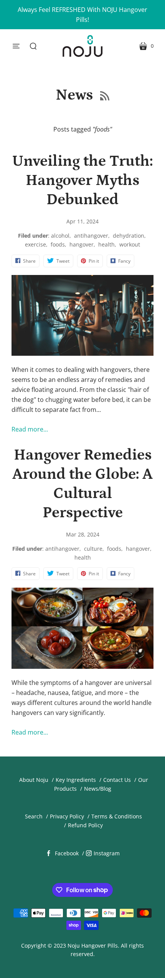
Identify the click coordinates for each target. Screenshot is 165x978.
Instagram (107, 853)
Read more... (30, 429)
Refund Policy (85, 825)
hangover (81, 244)
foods (58, 244)
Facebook (67, 853)
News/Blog (97, 788)
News (76, 95)
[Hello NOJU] (82, 46)
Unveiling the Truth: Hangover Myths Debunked (82, 180)
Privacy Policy (67, 816)
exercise (35, 244)
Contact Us (117, 779)
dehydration (128, 235)
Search (34, 816)
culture (93, 548)
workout (129, 244)
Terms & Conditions (116, 816)
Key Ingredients (76, 779)
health (106, 244)
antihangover (91, 235)
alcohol (60, 235)
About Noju (33, 779)
